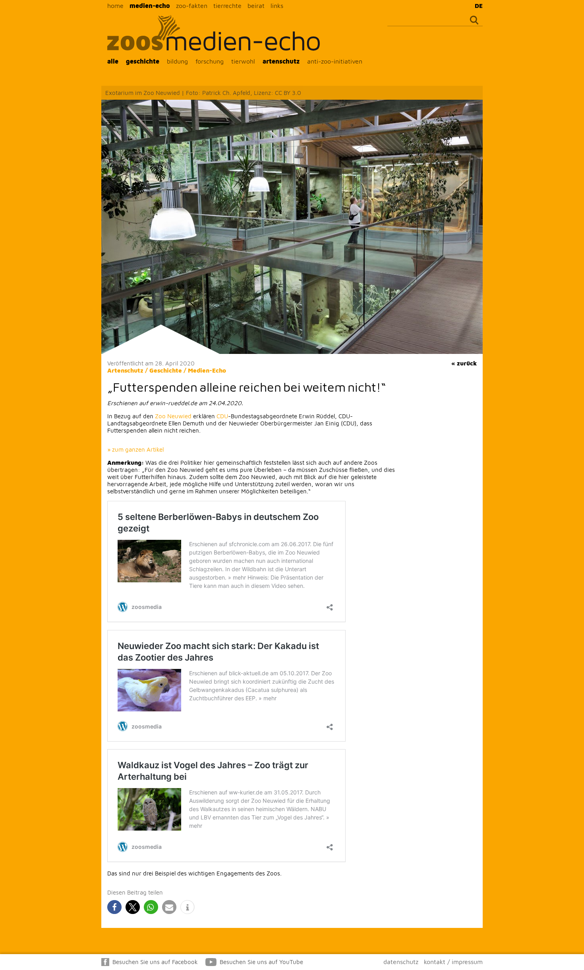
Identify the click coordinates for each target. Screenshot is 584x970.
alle (112, 61)
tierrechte (227, 5)
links (277, 5)
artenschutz (281, 61)
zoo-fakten (191, 5)
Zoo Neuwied (173, 416)
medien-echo (150, 5)
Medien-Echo (207, 370)
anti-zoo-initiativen (334, 61)
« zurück (464, 363)
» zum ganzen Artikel (135, 449)
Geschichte (165, 370)
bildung (177, 61)
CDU (222, 416)
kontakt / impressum (453, 961)
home (115, 5)
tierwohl (243, 61)
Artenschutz (125, 370)
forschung (209, 61)
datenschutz (400, 961)
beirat (256, 5)
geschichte (142, 61)
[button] (114, 907)
